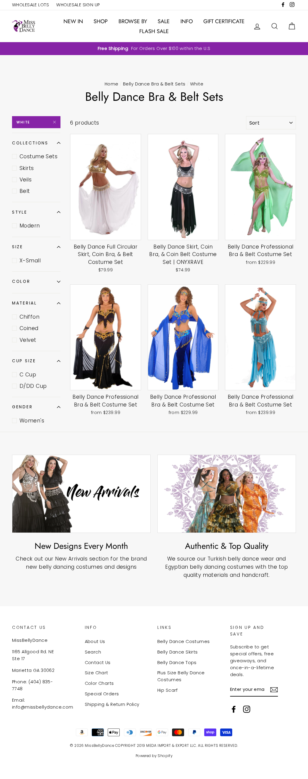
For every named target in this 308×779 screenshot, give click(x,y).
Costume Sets (38, 156)
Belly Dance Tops (177, 663)
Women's (32, 420)
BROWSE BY (133, 21)
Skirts (27, 168)
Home (112, 84)
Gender (22, 407)
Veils (26, 179)
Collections (30, 143)
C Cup (28, 374)
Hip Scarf (167, 690)
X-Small (30, 260)
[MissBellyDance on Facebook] (233, 709)
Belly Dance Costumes (183, 641)
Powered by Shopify (154, 755)
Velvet (28, 340)
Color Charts (99, 683)
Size (17, 247)
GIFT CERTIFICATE (224, 21)
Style (19, 212)
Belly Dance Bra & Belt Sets (154, 84)
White (23, 122)
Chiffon (29, 316)
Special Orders (102, 694)
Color (21, 281)
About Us (95, 641)
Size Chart (96, 673)
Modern (30, 225)
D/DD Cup (33, 386)
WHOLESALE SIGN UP (78, 5)
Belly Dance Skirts (177, 652)
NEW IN (73, 21)
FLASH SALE (154, 31)
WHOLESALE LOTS (30, 5)
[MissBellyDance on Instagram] (246, 709)
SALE (164, 21)
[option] (154, 48)
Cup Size (24, 361)
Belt (25, 191)
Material (24, 303)
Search (93, 652)
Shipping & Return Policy (112, 704)
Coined (29, 328)
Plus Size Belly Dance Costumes (181, 676)
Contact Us (98, 663)
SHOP (101, 21)
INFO (186, 21)
